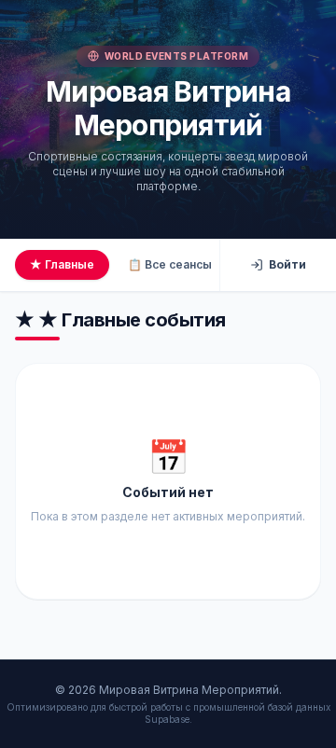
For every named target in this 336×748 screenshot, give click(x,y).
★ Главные (62, 264)
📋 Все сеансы (170, 264)
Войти (287, 264)
